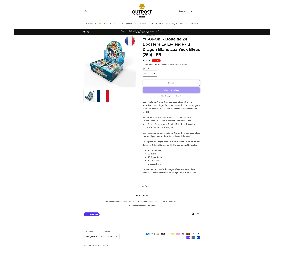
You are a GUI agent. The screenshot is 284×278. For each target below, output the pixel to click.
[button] (86, 11)
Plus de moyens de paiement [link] (171, 96)
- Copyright (104, 245)
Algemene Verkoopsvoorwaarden (142, 205)
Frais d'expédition (160, 64)
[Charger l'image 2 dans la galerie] (103, 96)
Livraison (127, 201)
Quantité (146, 69)
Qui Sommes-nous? (113, 201)
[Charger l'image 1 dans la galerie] (90, 96)
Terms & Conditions (169, 201)
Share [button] (147, 186)
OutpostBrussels (94, 245)
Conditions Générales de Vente (145, 201)
